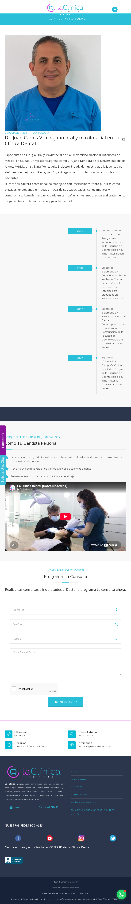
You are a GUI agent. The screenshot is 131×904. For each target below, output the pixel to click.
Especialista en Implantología (27, 132)
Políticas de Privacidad (84, 802)
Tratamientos (79, 779)
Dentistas (76, 787)
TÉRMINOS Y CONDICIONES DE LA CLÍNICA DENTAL (92, 812)
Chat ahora (51, 807)
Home (49, 19)
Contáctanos (79, 794)
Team (59, 19)
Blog (74, 771)
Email (18, 807)
